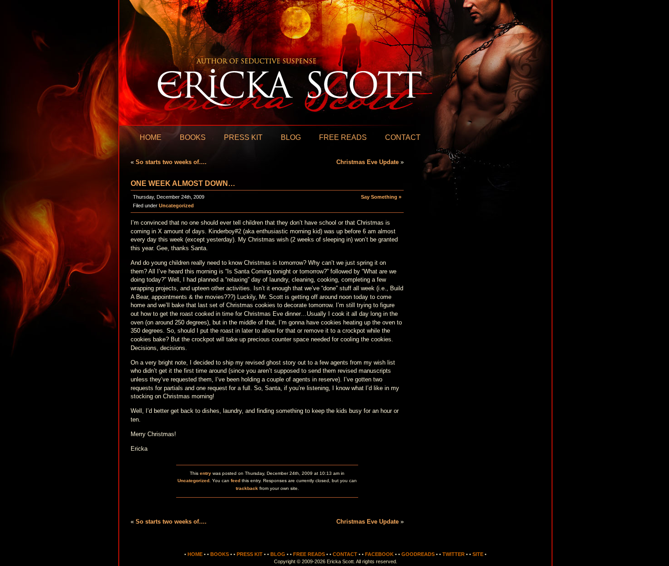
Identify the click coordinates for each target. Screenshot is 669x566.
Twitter (453, 554)
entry (205, 473)
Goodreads (418, 554)
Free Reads (343, 137)
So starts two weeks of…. (171, 162)
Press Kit (243, 137)
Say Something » (381, 197)
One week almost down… (183, 183)
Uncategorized (176, 205)
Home (151, 137)
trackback (247, 488)
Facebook (379, 554)
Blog (291, 137)
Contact (403, 137)
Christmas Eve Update (367, 162)
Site (477, 554)
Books (193, 137)
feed (235, 480)
